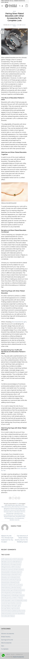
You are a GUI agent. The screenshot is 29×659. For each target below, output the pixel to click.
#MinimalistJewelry (9, 515)
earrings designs (6, 605)
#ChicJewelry (23, 506)
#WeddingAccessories (18, 595)
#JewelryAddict (6, 572)
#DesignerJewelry (16, 564)
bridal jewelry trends (21, 600)
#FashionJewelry (18, 569)
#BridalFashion (17, 561)
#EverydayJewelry (20, 508)
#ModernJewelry (16, 587)
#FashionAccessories (9, 510)
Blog (13, 654)
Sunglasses (4, 649)
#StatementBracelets (9, 516)
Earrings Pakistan (6, 608)
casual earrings (6, 603)
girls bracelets (15, 608)
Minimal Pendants (6, 610)
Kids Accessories (6, 643)
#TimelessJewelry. (9, 518)
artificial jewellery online (8, 600)
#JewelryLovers (6, 577)
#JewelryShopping (15, 579)
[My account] (22, 6)
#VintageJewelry (6, 595)
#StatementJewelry (19, 590)
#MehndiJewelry (6, 587)
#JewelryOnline (15, 577)
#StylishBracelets (20, 516)
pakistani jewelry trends (18, 610)
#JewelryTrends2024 (7, 585)
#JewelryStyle (5, 582)
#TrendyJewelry (17, 592)
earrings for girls (16, 605)
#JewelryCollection (9, 511)
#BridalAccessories (7, 561)
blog (14, 11)
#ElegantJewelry (6, 566)
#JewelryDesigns (6, 574)
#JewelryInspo (10, 513)
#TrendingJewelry (19, 518)
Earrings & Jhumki (7, 640)
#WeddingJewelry (6, 597)
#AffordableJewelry (10, 505)
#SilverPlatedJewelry (19, 515)
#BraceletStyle (16, 506)
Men (2, 646)
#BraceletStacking (6, 506)
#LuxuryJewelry (18, 585)
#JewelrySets (5, 579)
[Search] (19, 5)
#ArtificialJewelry (18, 559)
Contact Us (19, 654)
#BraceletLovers (19, 505)
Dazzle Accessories (18, 657)
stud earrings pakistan (18, 613)
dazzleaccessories (14, 519)
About (8, 654)
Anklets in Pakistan (17, 597)
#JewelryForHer (16, 574)
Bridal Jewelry (5, 636)
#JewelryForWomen (19, 511)
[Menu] (2, 6)
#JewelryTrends (18, 513)
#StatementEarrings (7, 590)
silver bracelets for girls (19, 322)
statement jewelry (6, 613)
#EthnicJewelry (16, 566)
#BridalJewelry (6, 564)
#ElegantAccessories (9, 508)
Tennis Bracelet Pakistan (8, 616)
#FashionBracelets (20, 510)
